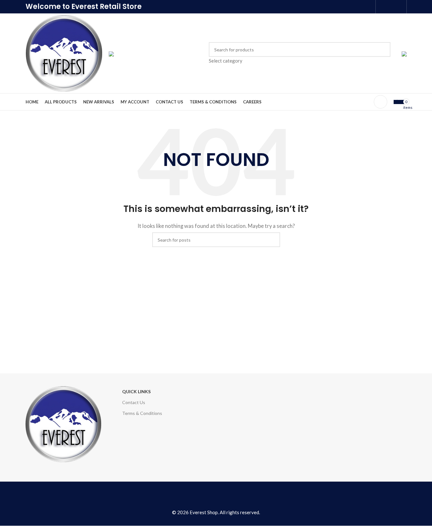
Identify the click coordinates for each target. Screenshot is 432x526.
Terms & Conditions (142, 413)
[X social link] (391, 6)
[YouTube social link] (215, 496)
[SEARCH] (383, 53)
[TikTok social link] (241, 496)
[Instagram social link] (203, 496)
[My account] (380, 101)
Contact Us (133, 402)
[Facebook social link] (383, 6)
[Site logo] (64, 53)
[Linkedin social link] (399, 6)
